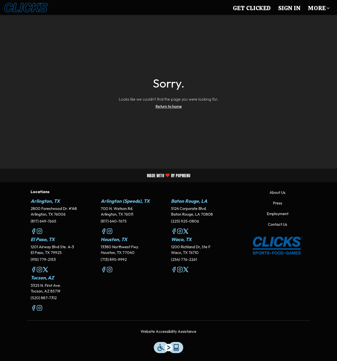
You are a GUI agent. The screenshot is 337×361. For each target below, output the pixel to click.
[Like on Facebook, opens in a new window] (34, 232)
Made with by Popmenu (97, 175)
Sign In (289, 8)
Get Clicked (252, 8)
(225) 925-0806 (185, 221)
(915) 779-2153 (43, 259)
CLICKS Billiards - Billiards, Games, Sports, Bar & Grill (277, 246)
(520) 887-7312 (44, 297)
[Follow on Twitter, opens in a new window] (186, 232)
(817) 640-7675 (114, 221)
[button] (319, 7)
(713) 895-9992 (114, 259)
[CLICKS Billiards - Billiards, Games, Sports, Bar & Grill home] (26, 7)
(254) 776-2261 (184, 259)
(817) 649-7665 (43, 221)
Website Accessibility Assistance (168, 331)
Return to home (168, 106)
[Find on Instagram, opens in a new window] (39, 232)
